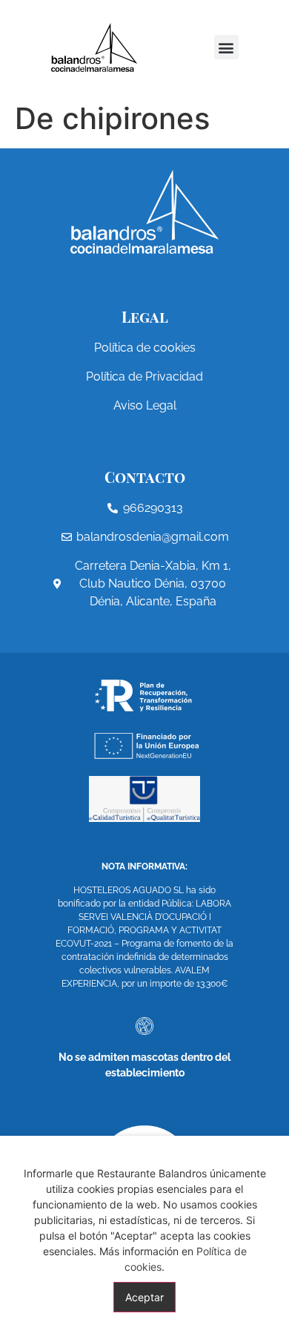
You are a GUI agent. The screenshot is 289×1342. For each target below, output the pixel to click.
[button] (226, 47)
